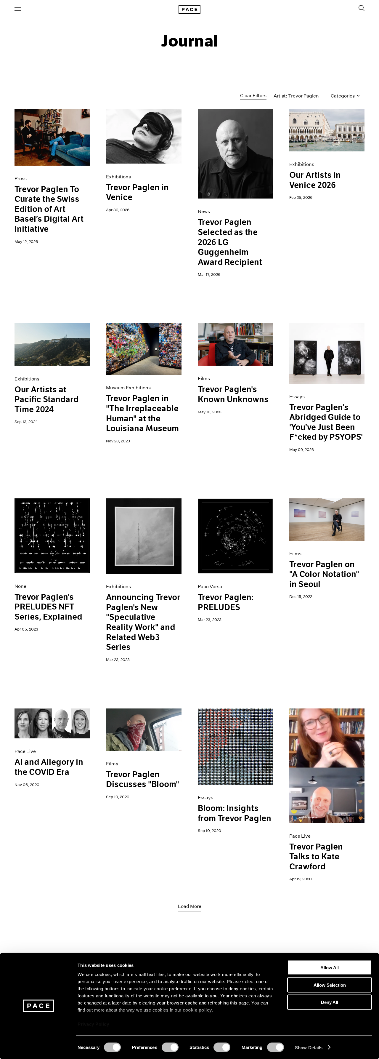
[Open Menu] (18, 9)
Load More (189, 906)
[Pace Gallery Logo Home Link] (189, 9)
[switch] (170, 1047)
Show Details (308, 1047)
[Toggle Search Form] (361, 8)
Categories (343, 96)
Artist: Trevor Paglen (296, 96)
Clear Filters (253, 95)
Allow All (329, 967)
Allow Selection (330, 984)
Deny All (329, 1002)
